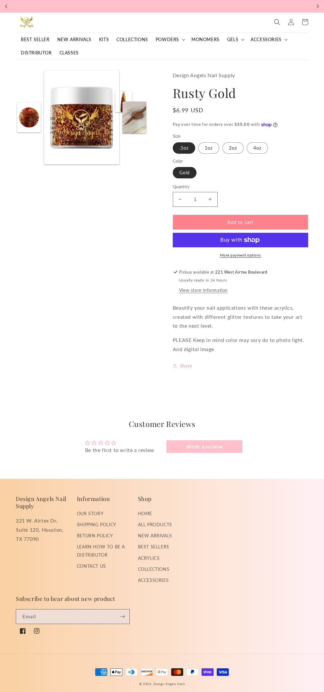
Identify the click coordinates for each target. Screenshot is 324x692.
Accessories (153, 580)
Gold (184, 172)
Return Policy (95, 535)
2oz (233, 148)
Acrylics (149, 558)
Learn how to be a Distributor (101, 550)
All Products (155, 524)
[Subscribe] (122, 616)
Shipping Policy (96, 524)
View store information (203, 290)
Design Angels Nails (169, 684)
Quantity (181, 186)
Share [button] (186, 365)
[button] (170, 39)
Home (145, 513)
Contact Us (91, 566)
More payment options (240, 255)
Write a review (204, 446)
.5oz (184, 148)
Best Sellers (153, 546)
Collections (154, 569)
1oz (209, 148)
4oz (257, 148)
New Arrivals (155, 535)
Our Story (90, 513)
